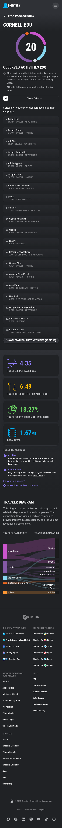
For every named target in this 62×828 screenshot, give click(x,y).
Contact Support (40, 685)
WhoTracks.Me (12, 646)
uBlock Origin (8, 719)
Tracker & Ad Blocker (15, 634)
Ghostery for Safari (42, 646)
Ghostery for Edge (42, 659)
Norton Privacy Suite (11, 700)
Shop (5, 771)
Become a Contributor (12, 758)
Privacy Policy (30, 810)
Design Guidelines (40, 704)
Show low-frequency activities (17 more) (31, 340)
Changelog (7, 784)
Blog (5, 777)
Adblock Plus (8, 688)
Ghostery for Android (43, 665)
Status (5, 739)
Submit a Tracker (40, 692)
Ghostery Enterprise (11, 765)
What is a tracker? (16, 481)
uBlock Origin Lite (10, 726)
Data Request (38, 698)
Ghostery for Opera (42, 653)
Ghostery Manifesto (11, 746)
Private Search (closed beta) (17, 640)
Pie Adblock (8, 707)
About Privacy (39, 711)
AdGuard (6, 681)
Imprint (42, 810)
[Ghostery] (12, 5)
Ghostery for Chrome (43, 634)
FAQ (34, 679)
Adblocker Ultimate (11, 694)
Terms (19, 810)
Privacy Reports (9, 752)
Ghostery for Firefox (43, 640)
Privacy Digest (12, 653)
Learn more (13, 464)
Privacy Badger (9, 713)
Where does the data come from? (23, 485)
